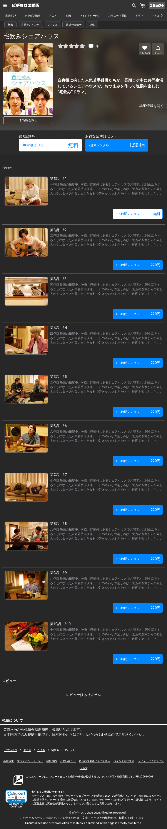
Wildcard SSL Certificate (16, 805)
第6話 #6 (58, 426)
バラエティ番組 (117, 15)
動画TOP (10, 15)
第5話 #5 (58, 377)
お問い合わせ (68, 761)
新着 (10, 24)
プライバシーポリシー (30, 761)
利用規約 (51, 761)
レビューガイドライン (151, 761)
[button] (16, 796)
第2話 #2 (58, 230)
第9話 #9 (58, 573)
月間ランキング (30, 24)
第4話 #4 (58, 328)
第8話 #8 (58, 524)
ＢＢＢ (41, 750)
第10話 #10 (60, 624)
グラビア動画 (32, 15)
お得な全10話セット (101, 136)
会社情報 (8, 761)
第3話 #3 (58, 279)
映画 (68, 15)
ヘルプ (83, 768)
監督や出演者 (74, 24)
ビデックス (10, 750)
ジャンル (52, 24)
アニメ (53, 15)
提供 (92, 24)
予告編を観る (28, 120)
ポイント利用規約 (124, 761)
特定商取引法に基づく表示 (94, 761)
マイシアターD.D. (90, 15)
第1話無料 (27, 136)
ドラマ (139, 15)
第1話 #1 (58, 179)
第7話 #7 (58, 475)
